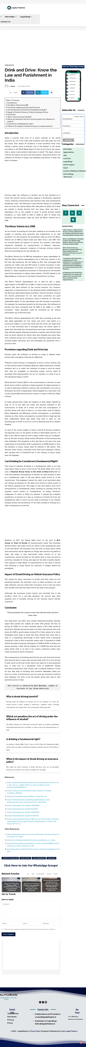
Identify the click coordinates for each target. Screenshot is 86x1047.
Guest (13, 86)
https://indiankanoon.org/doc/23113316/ (22, 809)
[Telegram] (73, 219)
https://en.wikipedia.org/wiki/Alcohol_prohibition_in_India (31, 840)
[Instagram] (79, 213)
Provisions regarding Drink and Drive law (23, 107)
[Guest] (6, 86)
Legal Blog (51, 858)
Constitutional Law (10, 858)
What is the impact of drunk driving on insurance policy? (30, 126)
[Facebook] (65, 213)
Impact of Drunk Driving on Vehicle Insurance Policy (27, 112)
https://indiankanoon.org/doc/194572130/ (23, 812)
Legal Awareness (39, 858)
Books (49, 874)
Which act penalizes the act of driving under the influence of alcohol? (31, 120)
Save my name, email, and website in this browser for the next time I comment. (29, 929)
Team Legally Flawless (69, 1031)
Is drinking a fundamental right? (20, 124)
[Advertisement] (43, 45)
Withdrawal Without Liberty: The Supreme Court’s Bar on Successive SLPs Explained (31, 887)
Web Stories (67, 177)
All (28, 874)
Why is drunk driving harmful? (19, 117)
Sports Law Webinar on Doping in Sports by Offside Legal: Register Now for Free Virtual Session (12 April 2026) (73, 241)
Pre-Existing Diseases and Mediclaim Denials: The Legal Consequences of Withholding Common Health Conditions (51, 885)
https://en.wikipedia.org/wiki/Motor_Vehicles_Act (27, 796)
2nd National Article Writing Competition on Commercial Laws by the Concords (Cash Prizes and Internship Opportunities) (72, 276)
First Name (67, 126)
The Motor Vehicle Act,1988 (17, 105)
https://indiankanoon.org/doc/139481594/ (23, 805)
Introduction (12, 103)
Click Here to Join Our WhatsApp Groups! (31, 865)
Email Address (68, 119)
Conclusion (11, 114)
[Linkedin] (72, 213)
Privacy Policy (35, 1031)
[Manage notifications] (81, 1042)
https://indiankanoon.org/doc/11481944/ (23, 816)
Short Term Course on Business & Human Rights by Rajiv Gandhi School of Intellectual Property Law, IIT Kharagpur (72, 251)
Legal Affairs (25, 858)
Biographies (40, 874)
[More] (51, 92)
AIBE (33, 874)
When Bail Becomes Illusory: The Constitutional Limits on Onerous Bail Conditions (12, 887)
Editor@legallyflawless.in (45, 1024)
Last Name (67, 133)
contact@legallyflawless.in (45, 1017)
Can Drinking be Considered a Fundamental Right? (27, 110)
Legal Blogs (9, 65)
